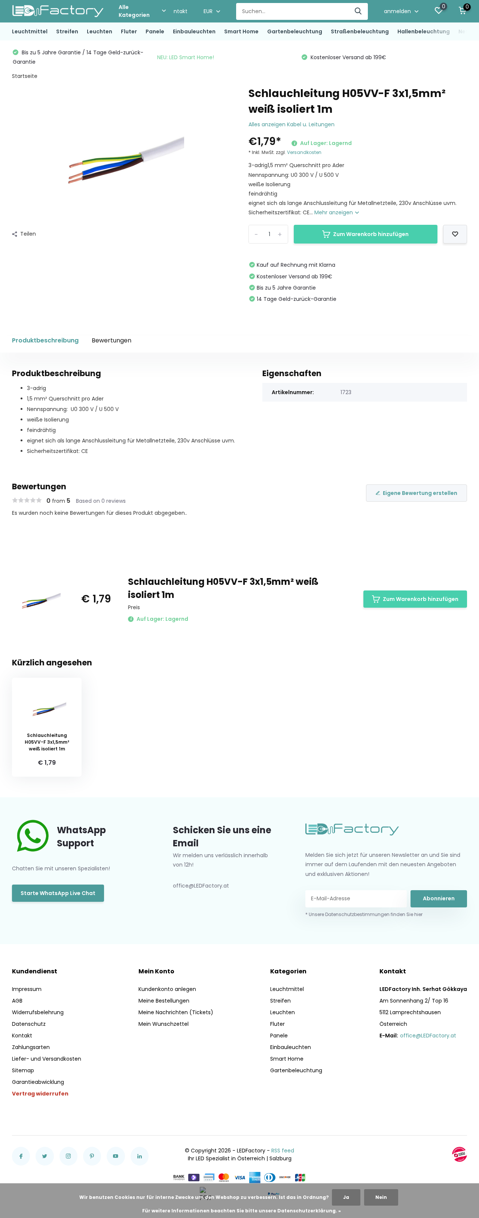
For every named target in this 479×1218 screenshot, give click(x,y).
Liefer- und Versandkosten (46, 1059)
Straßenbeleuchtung (360, 31)
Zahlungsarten (31, 1047)
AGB (17, 1000)
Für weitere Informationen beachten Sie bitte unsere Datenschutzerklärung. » (241, 1211)
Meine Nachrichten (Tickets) (175, 1012)
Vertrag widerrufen (40, 1093)
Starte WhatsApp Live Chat (58, 893)
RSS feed (282, 1150)
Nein (381, 1197)
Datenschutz (29, 1024)
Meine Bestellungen (163, 1000)
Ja (346, 1197)
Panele (155, 31)
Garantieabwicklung (38, 1082)
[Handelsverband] (459, 1154)
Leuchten (99, 31)
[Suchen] (358, 11)
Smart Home (241, 31)
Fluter (129, 31)
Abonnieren (439, 898)
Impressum (27, 989)
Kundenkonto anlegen (167, 989)
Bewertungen (111, 340)
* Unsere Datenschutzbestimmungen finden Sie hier (363, 914)
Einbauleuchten (194, 31)
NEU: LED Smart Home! (185, 57)
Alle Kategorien (134, 11)
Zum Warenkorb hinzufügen (371, 234)
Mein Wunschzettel (163, 1024)
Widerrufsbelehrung (38, 1012)
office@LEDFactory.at (428, 1035)
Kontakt (177, 11)
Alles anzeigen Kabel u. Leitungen (291, 124)
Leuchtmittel (30, 31)
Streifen (67, 31)
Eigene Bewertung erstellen (420, 493)
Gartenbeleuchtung (294, 31)
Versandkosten (304, 152)
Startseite (24, 76)
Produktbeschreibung (45, 340)
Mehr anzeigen (334, 212)
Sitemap (23, 1070)
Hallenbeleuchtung (423, 31)
